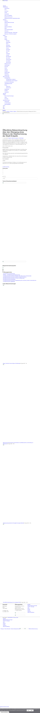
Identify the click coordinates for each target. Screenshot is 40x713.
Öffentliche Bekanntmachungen (32, 605)
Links (28, 607)
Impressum (29, 611)
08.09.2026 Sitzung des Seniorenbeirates (9, 279)
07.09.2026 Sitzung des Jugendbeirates (9, 281)
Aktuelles (4, 110)
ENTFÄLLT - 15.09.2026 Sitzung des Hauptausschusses (11, 274)
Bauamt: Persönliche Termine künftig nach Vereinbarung (11, 363)
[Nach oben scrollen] (0, 707)
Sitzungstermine (8, 272)
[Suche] (3, 106)
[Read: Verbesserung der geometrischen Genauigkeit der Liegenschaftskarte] (4, 445)
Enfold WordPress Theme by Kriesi (13, 617)
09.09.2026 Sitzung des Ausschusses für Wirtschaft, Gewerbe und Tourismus (14, 277)
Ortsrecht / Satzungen (31, 606)
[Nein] (9, 712)
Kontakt (29, 610)
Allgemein (9, 138)
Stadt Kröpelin (21, 138)
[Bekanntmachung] (15, 113)
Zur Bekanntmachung (6, 166)
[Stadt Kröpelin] (10, 0)
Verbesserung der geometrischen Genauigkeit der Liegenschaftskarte (13, 522)
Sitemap (29, 608)
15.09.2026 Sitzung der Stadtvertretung (9, 273)
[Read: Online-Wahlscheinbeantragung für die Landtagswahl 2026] (4, 524)
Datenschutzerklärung (31, 612)
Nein (31, 710)
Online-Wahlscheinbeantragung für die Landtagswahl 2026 (11, 602)
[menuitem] (20, 5)
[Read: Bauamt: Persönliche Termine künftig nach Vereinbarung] (4, 285)
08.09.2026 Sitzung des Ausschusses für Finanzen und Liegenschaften (13, 278)
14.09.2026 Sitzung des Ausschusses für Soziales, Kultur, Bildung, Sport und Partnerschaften (17, 275)
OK (28, 710)
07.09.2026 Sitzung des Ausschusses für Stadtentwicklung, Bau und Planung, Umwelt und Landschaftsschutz (19, 280)
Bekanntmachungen (15, 138)
